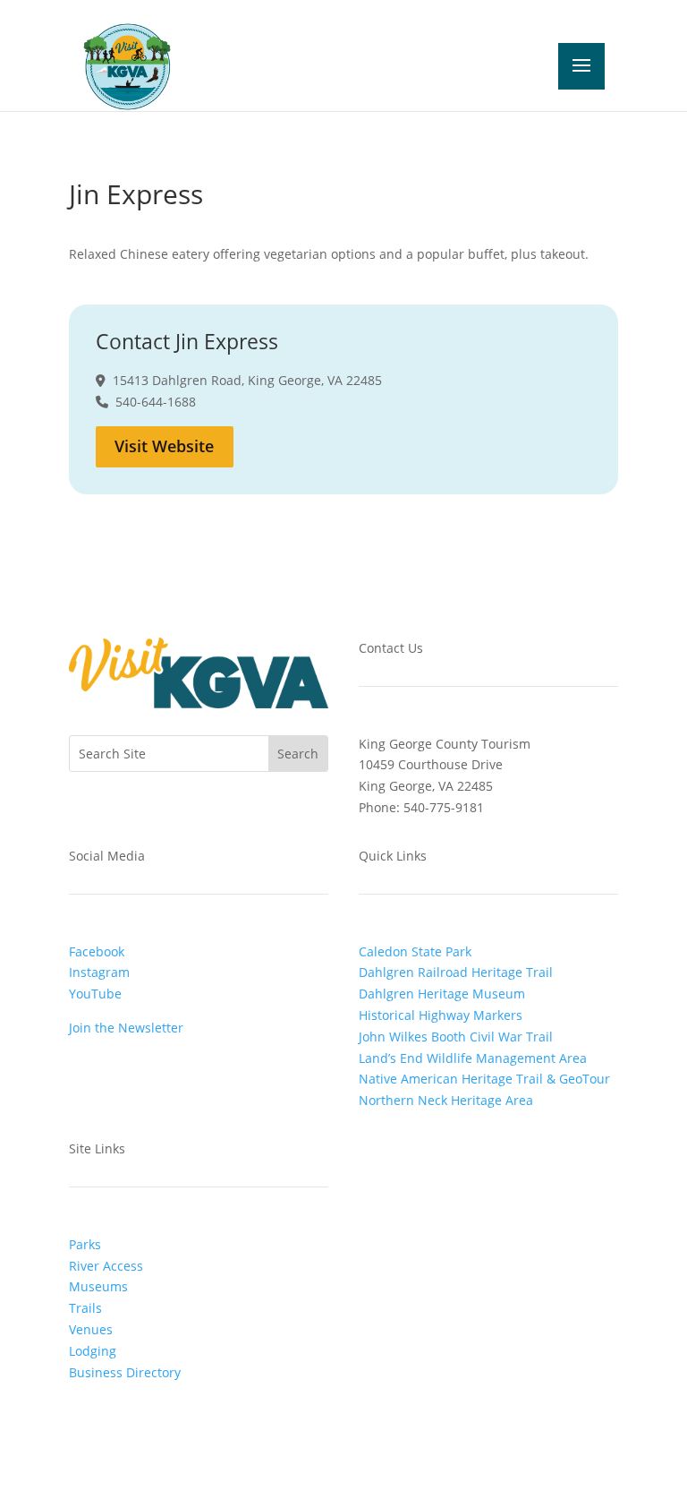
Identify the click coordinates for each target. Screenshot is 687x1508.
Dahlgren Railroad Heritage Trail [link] (456, 972)
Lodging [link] (92, 1350)
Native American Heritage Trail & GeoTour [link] (484, 1078)
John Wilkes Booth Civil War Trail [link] (456, 1036)
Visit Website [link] (164, 446)
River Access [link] (106, 1265)
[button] (474, 66)
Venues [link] (91, 1329)
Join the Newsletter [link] (126, 1027)
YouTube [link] (95, 993)
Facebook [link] (96, 951)
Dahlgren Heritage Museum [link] (442, 993)
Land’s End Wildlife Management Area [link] (473, 1058)
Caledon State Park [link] (415, 951)
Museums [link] (98, 1286)
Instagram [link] (99, 972)
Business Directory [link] (125, 1372)
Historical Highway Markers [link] (440, 1015)
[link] (127, 64)
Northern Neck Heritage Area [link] (446, 1100)
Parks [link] (85, 1244)
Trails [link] (85, 1307)
